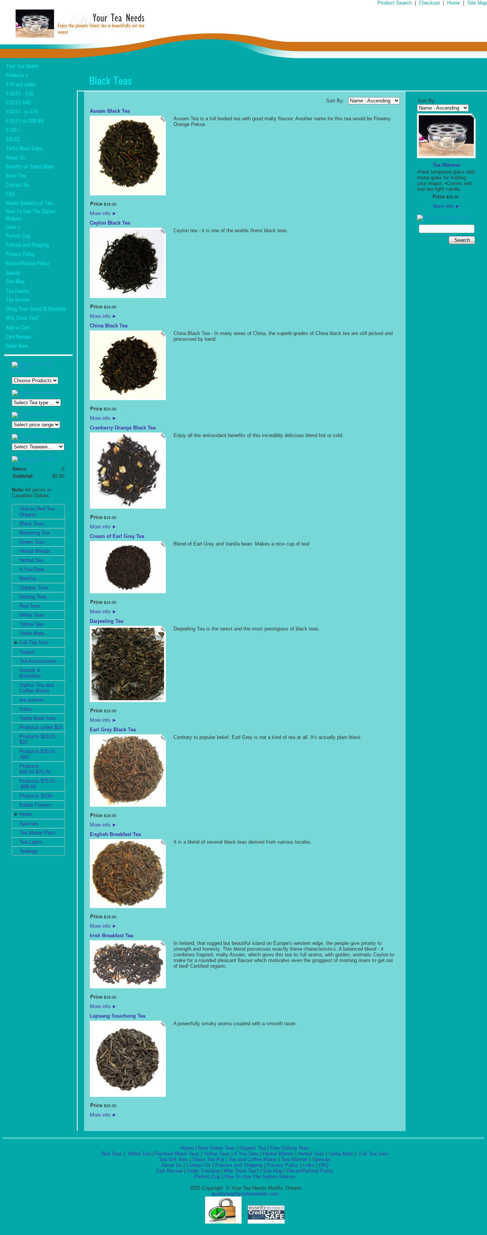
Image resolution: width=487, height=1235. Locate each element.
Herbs (25, 814)
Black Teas (31, 524)
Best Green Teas (216, 1148)
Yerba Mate (32, 633)
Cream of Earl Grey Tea (117, 536)
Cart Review (169, 1171)
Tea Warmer (446, 165)
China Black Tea (108, 326)
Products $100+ (36, 796)
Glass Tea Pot (208, 1159)
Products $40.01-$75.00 (35, 769)
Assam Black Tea (110, 111)
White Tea (138, 1154)
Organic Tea (252, 1148)
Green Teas (32, 542)
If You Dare (31, 569)
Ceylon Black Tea (110, 223)
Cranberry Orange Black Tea (123, 428)
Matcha (27, 578)
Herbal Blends (34, 551)
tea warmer (31, 700)
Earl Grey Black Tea (113, 729)
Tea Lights (30, 842)
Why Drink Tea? (241, 1171)
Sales (25, 709)
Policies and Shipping (239, 1165)
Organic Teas (34, 587)
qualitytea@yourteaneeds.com (245, 1194)
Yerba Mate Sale (37, 718)
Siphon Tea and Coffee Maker (36, 688)
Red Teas (29, 606)
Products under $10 (40, 727)
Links (309, 1165)
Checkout (429, 3)
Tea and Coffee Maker (252, 1159)
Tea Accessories (37, 661)
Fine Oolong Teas (289, 1148)
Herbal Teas (311, 1154)
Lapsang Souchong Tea (117, 1016)
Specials (28, 824)
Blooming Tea (34, 533)
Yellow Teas (217, 1154)
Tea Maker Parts (37, 833)
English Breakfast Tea (115, 834)
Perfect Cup (207, 1176)
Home (453, 3)
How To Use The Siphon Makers (260, 1176)
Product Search (394, 3)
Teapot (26, 652)
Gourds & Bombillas (30, 673)
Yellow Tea (31, 624)
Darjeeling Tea (106, 621)
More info (103, 213)
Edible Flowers (35, 805)
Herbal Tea (31, 560)
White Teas (31, 615)
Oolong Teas (33, 597)
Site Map (477, 3)
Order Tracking (203, 1171)
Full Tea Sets (34, 642)
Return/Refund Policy (310, 1171)
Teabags (28, 851)
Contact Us (198, 1165)
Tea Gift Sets (173, 1159)
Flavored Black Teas (176, 1154)
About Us (171, 1165)
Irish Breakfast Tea (111, 935)
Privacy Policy (283, 1165)
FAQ (324, 1165)
